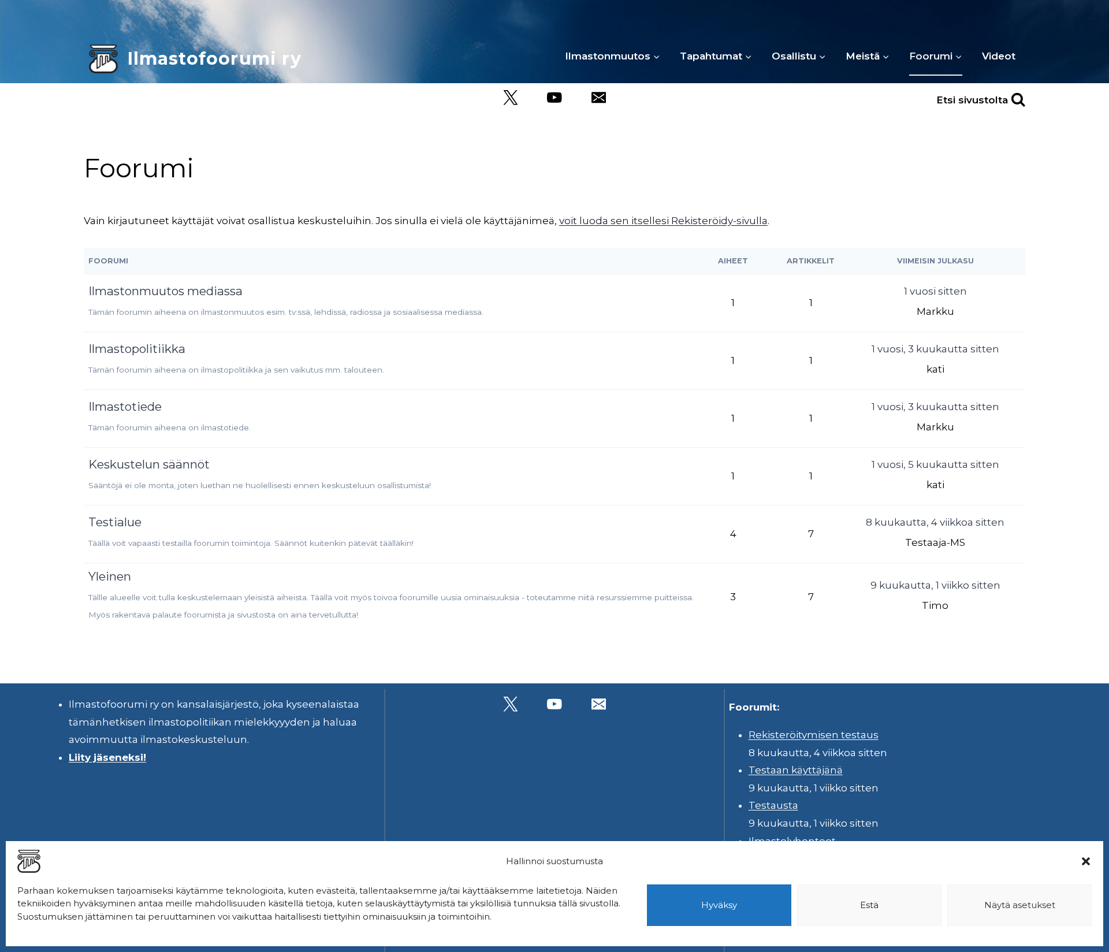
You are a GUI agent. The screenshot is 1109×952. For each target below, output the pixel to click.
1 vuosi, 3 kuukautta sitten (935, 349)
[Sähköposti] (598, 98)
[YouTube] (555, 98)
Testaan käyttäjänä (796, 770)
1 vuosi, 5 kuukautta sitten (935, 464)
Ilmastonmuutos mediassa (165, 291)
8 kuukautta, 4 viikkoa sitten (935, 522)
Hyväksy (719, 904)
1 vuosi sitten (935, 291)
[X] (510, 98)
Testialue (115, 522)
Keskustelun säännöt (149, 464)
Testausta (773, 805)
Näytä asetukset (1019, 904)
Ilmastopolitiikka (136, 348)
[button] (1086, 861)
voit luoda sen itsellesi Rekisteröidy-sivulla (663, 220)
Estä (869, 904)
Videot (998, 56)
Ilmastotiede (125, 406)
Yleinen (109, 576)
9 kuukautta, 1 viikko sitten (935, 585)
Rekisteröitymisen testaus (814, 735)
